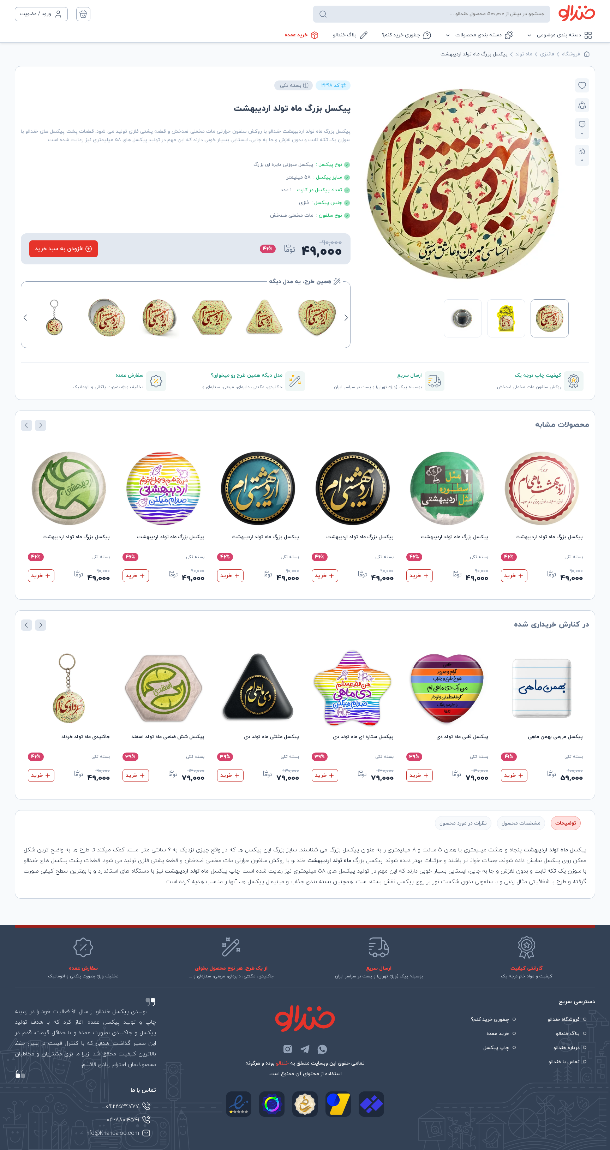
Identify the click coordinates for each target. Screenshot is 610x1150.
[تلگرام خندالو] (305, 1049)
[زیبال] (371, 1104)
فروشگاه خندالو (564, 1019)
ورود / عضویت (35, 14)
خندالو (282, 1063)
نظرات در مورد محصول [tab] (463, 823)
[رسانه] (305, 1104)
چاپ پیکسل (496, 1047)
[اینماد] (238, 1104)
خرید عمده (296, 35)
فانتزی (547, 54)
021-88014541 (123, 1120)
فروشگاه (571, 54)
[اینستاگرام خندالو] (287, 1049)
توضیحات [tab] (565, 823)
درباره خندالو (567, 1047)
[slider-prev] (561, 184)
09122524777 (122, 1106)
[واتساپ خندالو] (322, 1049)
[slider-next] (364, 184)
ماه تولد (523, 54)
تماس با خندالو (564, 1062)
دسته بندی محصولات (478, 35)
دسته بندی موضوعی (559, 35)
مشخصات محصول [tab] (521, 823)
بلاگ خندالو (345, 35)
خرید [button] (510, 576)
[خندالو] (576, 13)
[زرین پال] (338, 1104)
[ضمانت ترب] (272, 1104)
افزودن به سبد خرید (59, 249)
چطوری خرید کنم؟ (401, 35)
